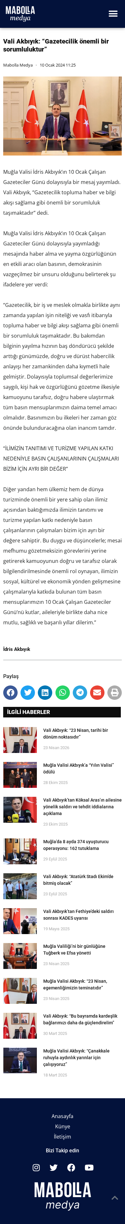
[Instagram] (36, 1168)
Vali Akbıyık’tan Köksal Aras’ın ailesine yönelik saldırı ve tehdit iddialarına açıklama (82, 806)
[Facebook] (71, 1168)
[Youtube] (89, 1168)
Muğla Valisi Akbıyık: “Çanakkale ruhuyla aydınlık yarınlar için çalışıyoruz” (76, 1057)
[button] (113, 14)
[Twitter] (54, 1168)
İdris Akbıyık (16, 649)
